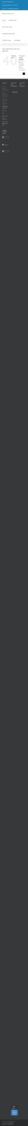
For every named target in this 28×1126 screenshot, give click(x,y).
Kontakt (11, 1124)
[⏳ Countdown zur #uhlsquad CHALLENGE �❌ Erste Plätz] (14, 476)
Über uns (4, 110)
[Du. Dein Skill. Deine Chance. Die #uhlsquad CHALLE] (14, 854)
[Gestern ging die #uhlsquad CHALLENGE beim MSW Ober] (14, 258)
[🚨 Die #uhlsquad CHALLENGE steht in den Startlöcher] (14, 949)
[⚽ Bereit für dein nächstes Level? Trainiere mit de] (14, 208)
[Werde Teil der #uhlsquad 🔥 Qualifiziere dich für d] (14, 900)
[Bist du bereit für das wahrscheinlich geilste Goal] (14, 771)
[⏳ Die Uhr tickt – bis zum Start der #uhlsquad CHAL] (14, 664)
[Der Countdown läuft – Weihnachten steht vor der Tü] (14, 1014)
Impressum (4, 121)
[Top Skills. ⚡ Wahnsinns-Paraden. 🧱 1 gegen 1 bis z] (14, 723)
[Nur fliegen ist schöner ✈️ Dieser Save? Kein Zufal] (14, 186)
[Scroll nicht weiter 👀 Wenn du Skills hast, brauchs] (14, 814)
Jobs (3, 113)
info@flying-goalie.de (13, 8)
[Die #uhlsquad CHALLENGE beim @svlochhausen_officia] (14, 135)
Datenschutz (5, 123)
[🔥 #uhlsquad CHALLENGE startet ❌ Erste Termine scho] (14, 514)
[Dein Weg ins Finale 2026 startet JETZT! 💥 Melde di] (14, 1078)
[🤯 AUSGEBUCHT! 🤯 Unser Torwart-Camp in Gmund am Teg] (14, 583)
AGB (3, 125)
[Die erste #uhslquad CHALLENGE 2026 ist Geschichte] (14, 435)
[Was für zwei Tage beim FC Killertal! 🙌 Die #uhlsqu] (14, 326)
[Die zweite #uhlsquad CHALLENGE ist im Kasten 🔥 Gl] (14, 383)
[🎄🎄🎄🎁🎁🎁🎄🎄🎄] (14, 974)
